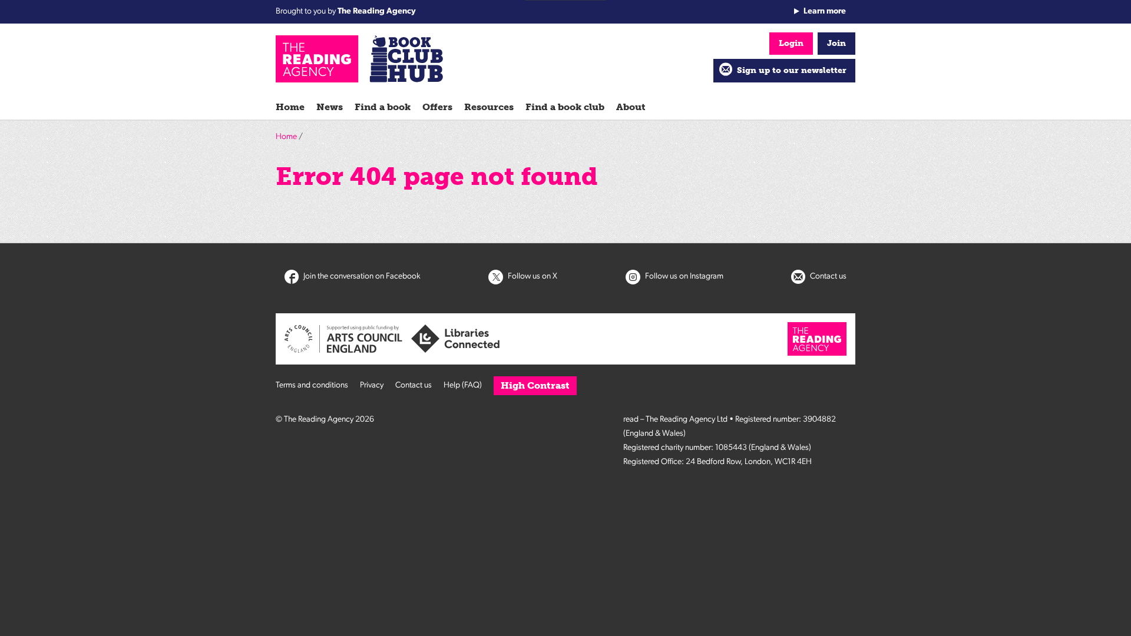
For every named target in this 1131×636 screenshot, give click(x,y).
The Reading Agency (377, 11)
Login (791, 43)
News (329, 106)
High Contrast (535, 385)
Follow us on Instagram (683, 276)
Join (836, 43)
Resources (489, 106)
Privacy (371, 385)
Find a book (383, 106)
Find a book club (564, 106)
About (631, 106)
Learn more (824, 11)
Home (290, 106)
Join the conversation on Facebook (361, 276)
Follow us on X (531, 276)
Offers (437, 106)
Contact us (827, 276)
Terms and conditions (312, 385)
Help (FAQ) (463, 385)
